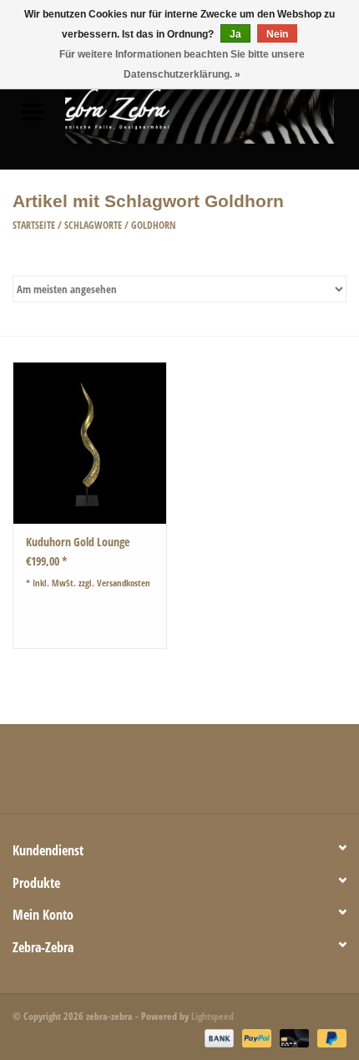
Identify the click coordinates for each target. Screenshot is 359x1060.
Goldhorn (153, 225)
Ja (235, 34)
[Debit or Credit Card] (292, 1037)
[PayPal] (255, 1037)
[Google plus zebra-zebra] (150, 775)
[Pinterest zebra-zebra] (179, 775)
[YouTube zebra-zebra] (208, 775)
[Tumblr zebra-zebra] (238, 775)
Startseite (34, 225)
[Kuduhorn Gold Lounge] (90, 443)
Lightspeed (212, 1016)
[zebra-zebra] (212, 113)
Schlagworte (93, 225)
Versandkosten (123, 582)
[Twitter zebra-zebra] (121, 775)
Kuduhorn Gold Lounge (77, 542)
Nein (277, 34)
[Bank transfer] (217, 1037)
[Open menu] (32, 111)
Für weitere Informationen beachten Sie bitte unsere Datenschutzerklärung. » (182, 64)
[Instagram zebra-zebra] (267, 775)
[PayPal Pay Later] (328, 1037)
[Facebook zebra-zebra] (91, 775)
